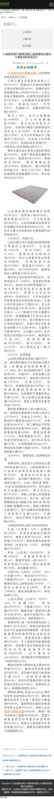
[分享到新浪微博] (25, 67)
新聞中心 (12, 17)
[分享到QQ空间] (21, 67)
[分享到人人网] (32, 67)
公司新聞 (27, 32)
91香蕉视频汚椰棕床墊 (37, 756)
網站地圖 (3, 798)
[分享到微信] (35, 67)
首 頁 (3, 17)
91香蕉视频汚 (22, 756)
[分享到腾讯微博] (28, 67)
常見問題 (27, 46)
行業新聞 (23, 17)
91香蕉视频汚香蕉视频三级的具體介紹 (32, 767)
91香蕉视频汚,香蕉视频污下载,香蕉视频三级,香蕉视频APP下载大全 (27, 10)
